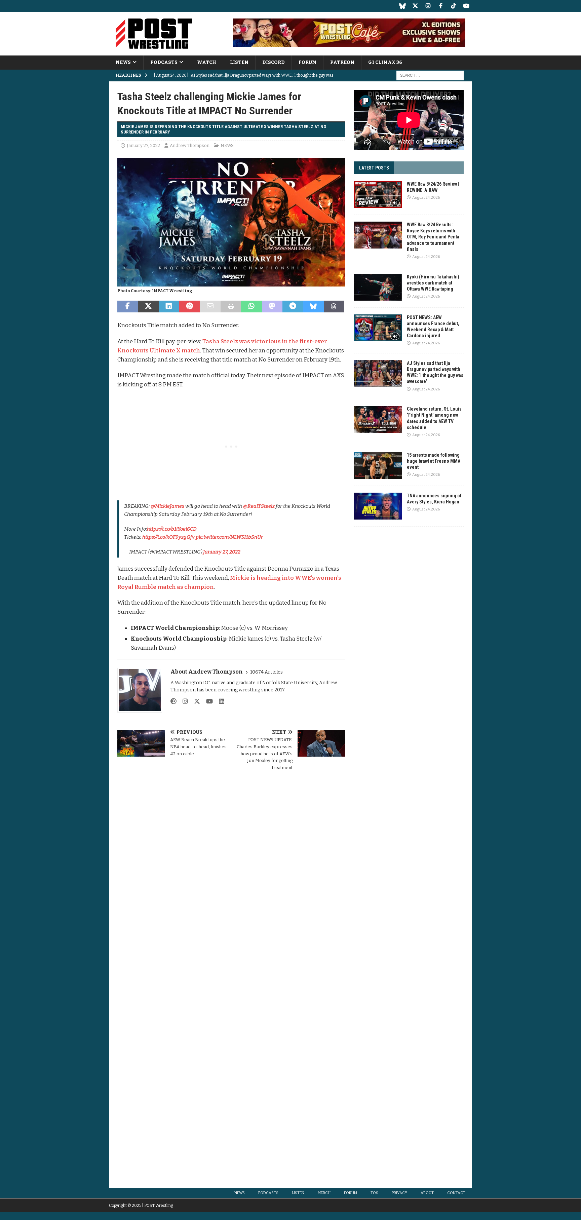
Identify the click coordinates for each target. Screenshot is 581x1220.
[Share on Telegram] (292, 307)
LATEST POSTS (374, 167)
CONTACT (456, 1193)
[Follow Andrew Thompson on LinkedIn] (219, 701)
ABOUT (427, 1193)
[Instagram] (428, 6)
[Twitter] (415, 6)
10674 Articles (266, 672)
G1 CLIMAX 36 (385, 62)
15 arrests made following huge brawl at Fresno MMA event (433, 461)
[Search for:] (430, 75)
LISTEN (239, 62)
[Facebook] (441, 6)
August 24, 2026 (426, 197)
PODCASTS (164, 62)
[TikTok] (453, 6)
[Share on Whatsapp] (251, 307)
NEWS (123, 62)
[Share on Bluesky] (313, 307)
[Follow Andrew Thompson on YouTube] (207, 701)
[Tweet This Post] (148, 307)
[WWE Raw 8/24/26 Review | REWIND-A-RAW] (378, 194)
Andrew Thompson (189, 145)
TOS (374, 1193)
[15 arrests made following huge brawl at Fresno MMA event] (378, 465)
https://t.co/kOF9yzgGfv (168, 537)
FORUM (307, 62)
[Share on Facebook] (127, 307)
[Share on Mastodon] (272, 307)
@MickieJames (167, 506)
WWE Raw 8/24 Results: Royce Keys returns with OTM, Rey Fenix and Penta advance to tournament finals (433, 237)
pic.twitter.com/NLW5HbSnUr (229, 537)
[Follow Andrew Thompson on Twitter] (194, 701)
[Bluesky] (402, 6)
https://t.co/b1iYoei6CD (172, 529)
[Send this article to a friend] (210, 307)
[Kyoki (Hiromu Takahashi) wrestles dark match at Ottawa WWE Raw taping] (378, 287)
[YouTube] (466, 6)
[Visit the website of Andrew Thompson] (173, 701)
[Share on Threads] (334, 307)
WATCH (206, 62)
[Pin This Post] (189, 307)
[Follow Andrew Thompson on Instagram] (183, 701)
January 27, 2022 (143, 145)
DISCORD (273, 62)
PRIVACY (399, 1193)
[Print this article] (231, 307)
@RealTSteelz (259, 506)
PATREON (342, 62)
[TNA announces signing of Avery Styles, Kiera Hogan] (378, 506)
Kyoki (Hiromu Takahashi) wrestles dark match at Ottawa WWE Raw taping (433, 283)
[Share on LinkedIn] (169, 307)
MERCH (324, 1193)
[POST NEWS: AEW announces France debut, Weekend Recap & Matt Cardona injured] (378, 327)
